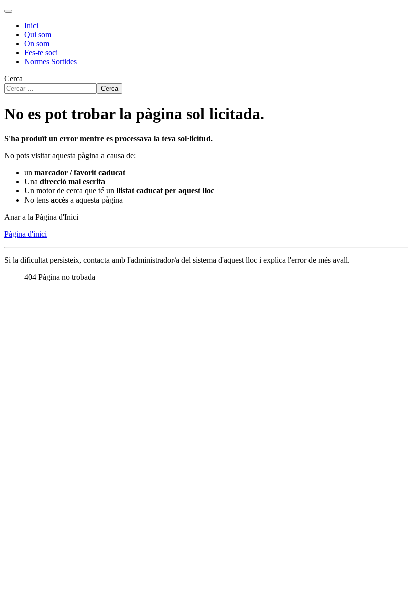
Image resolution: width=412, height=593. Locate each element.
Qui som (37, 34)
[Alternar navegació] (8, 11)
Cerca (13, 78)
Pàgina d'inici (25, 234)
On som (36, 43)
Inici (31, 25)
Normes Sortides (50, 61)
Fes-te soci (41, 52)
